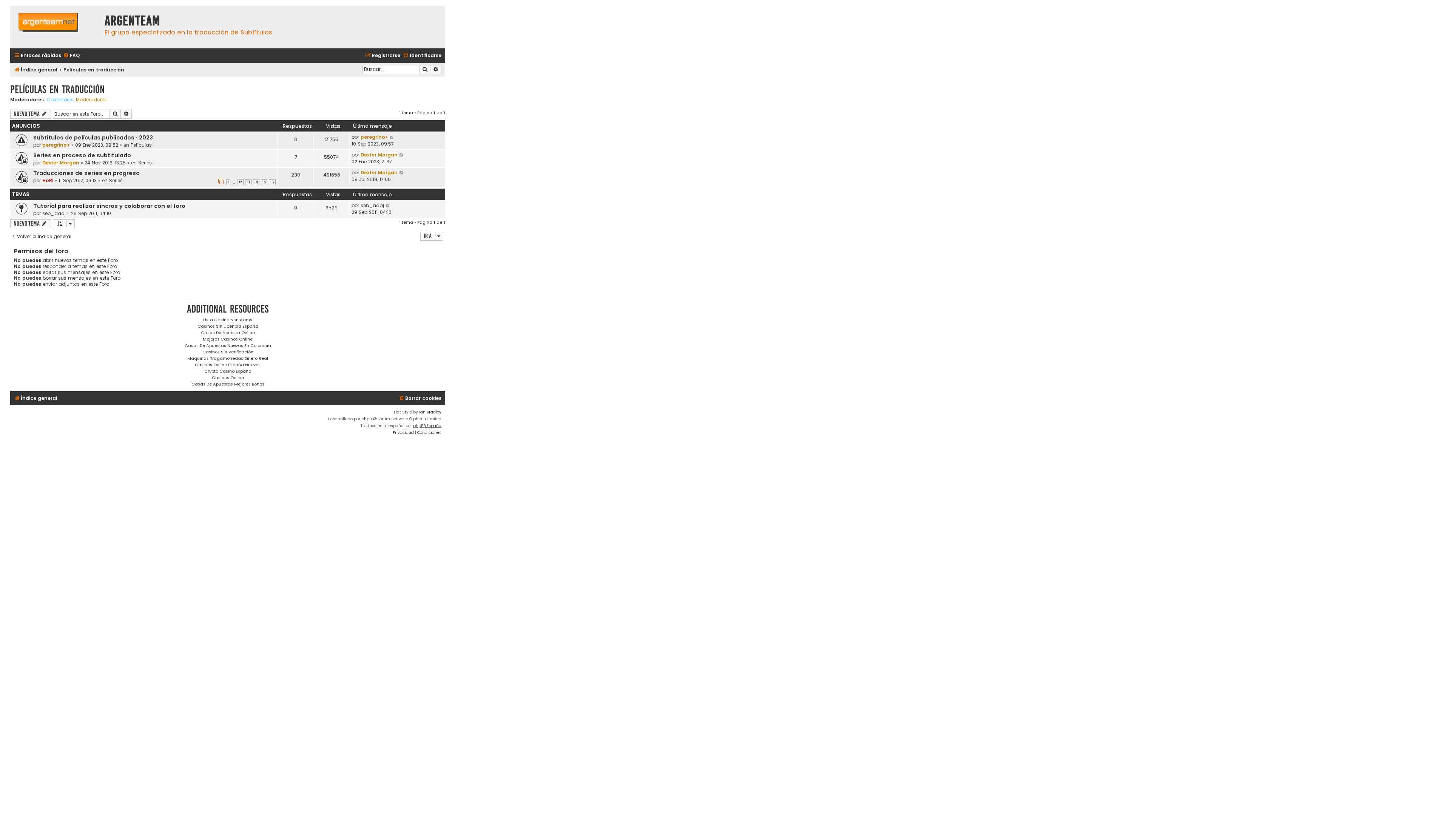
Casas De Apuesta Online (228, 333)
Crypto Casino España (227, 371)
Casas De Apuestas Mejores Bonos (227, 384)
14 (256, 182)
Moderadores (91, 100)
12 (240, 182)
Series (145, 162)
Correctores (60, 100)
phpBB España (427, 426)
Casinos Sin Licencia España (227, 326)
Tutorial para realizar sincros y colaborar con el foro (109, 206)
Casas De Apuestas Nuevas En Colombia (228, 345)
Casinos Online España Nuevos (228, 365)
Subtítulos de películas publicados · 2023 (93, 137)
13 (248, 182)
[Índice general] (55, 27)
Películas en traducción (57, 89)
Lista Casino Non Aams (227, 320)
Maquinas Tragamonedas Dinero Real (227, 358)
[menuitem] (71, 56)
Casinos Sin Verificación (227, 352)
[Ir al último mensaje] (392, 137)
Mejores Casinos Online (228, 339)
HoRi (47, 180)
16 (272, 182)
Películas (141, 145)
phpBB (367, 419)
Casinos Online (228, 378)
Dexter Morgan (60, 162)
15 (264, 182)
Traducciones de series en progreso (86, 173)
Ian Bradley (430, 412)
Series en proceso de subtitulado (82, 155)
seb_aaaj (54, 213)
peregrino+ (56, 145)
